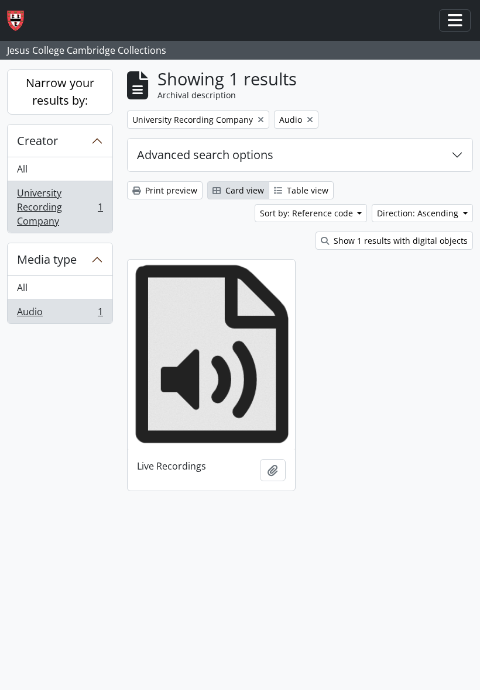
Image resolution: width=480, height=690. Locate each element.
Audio (59, 314)
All (22, 169)
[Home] (20, 21)
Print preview (170, 190)
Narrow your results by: (60, 91)
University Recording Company (59, 207)
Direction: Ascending (419, 213)
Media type (47, 259)
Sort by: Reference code (307, 213)
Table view (306, 190)
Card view (243, 190)
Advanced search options (205, 155)
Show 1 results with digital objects (399, 240)
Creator (37, 141)
